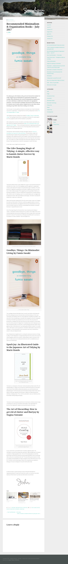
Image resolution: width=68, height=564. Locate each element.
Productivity (49, 105)
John (9, 32)
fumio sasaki (34, 507)
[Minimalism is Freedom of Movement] (51, 132)
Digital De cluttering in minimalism (54, 63)
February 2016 (50, 36)
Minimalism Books (19, 507)
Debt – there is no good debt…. (53, 82)
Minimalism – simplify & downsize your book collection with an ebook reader (23, 499)
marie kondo (12, 509)
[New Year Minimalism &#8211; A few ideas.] (12, 495)
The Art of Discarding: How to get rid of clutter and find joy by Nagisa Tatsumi (23, 412)
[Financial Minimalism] (48, 129)
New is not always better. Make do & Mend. (55, 80)
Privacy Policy (56, 124)
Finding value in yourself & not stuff (54, 78)
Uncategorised (50, 111)
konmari (8, 509)
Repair (48, 107)
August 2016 (49, 31)
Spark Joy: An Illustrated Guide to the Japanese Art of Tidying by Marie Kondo (23, 347)
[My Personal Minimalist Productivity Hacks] (48, 119)
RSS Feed (17, 560)
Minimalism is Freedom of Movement (54, 69)
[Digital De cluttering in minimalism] (51, 129)
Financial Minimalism (51, 61)
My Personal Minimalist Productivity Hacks (55, 45)
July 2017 (49, 27)
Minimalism (49, 75)
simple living (25, 507)
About (54, 122)
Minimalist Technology (51, 102)
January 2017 (49, 29)
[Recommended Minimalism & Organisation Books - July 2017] (51, 122)
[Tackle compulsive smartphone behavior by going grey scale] (51, 119)
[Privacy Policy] (48, 122)
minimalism (13, 507)
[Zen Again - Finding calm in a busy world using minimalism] (34, 10)
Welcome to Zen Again (51, 84)
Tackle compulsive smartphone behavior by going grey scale (28, 513)
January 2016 (49, 38)
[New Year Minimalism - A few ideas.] (48, 125)
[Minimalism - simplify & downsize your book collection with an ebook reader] (48, 132)
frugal (48, 93)
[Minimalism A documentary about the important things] (35, 495)
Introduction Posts (51, 96)
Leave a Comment (10, 19)
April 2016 (49, 34)
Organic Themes (11, 560)
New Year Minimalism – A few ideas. (14, 512)
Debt (48, 91)
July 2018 (49, 24)
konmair (38, 507)
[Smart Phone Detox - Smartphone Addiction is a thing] (51, 125)
